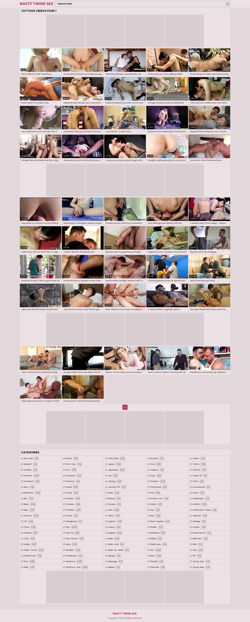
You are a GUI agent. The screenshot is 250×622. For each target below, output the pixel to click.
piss (155, 509)
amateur (31, 475)
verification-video (204, 509)
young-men (201, 567)
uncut (198, 492)
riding (156, 538)
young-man (201, 561)
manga (114, 555)
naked (114, 567)
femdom (73, 509)
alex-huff (30, 458)
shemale (157, 567)
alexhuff (30, 464)
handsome (74, 555)
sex (155, 549)
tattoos (199, 469)
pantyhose (158, 487)
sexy (155, 555)
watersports (201, 532)
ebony (72, 458)
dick (29, 561)
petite (156, 504)
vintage (198, 521)
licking (114, 527)
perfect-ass (159, 498)
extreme (73, 481)
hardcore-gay (76, 567)
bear (28, 509)
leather (114, 521)
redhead (157, 532)
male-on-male (118, 549)
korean (114, 504)
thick (198, 481)
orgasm (157, 469)
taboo (198, 458)
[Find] (227, 4)
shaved (156, 561)
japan (114, 464)
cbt (28, 521)
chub (29, 538)
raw (155, 515)
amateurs (31, 481)
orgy (155, 475)
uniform (199, 504)
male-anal (116, 544)
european (73, 475)
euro (71, 469)
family (72, 492)
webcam (200, 538)
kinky (113, 492)
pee (155, 492)
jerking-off (117, 487)
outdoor (157, 481)
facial (72, 487)
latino (114, 515)
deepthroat (32, 555)
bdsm (29, 504)
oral (155, 464)
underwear (200, 498)
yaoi (197, 549)
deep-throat (33, 549)
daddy (29, 544)
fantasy (73, 498)
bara (28, 487)
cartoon (30, 515)
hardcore (74, 561)
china (29, 527)
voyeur (198, 527)
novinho (156, 458)
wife (197, 544)
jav (112, 475)
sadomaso (158, 544)
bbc (28, 498)
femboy (73, 504)
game (72, 515)
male (113, 538)
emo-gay (73, 464)
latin (113, 509)
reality (156, 527)
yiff (196, 555)
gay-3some (75, 538)
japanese (116, 469)
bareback (31, 492)
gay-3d (72, 532)
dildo (28, 567)
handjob (73, 549)
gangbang (74, 521)
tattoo (199, 464)
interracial (116, 458)
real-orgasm (160, 521)
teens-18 (199, 475)
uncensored (201, 487)
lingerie (114, 532)
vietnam (199, 515)
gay (71, 527)
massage (115, 561)
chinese (30, 532)
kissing (114, 498)
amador (30, 469)
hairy (71, 544)
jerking (114, 481)
